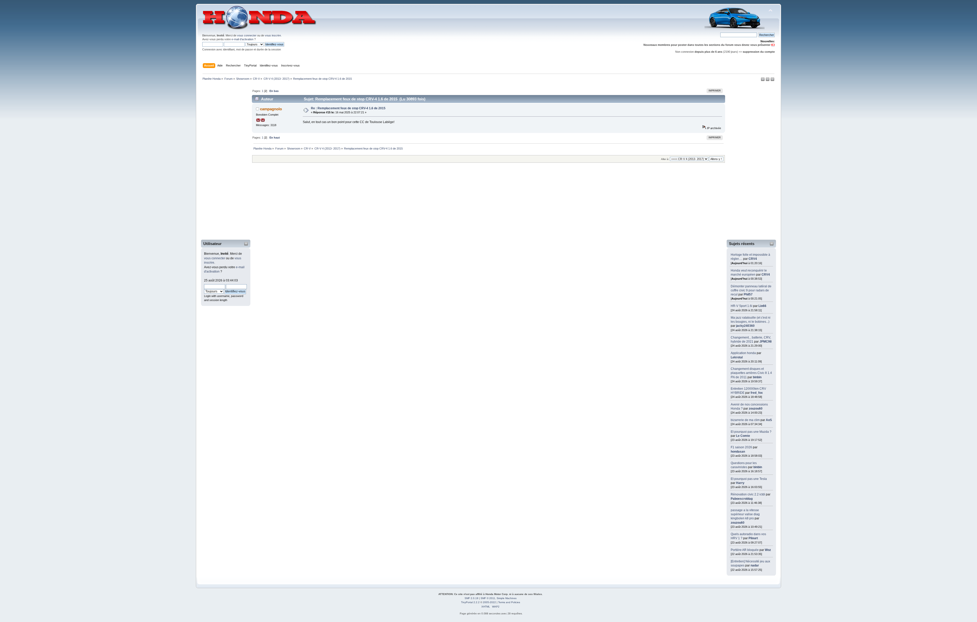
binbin (757, 377)
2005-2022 (489, 602)
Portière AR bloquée (745, 550)
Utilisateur (212, 243)
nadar (755, 565)
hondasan (738, 451)
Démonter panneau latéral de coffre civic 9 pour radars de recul (751, 290)
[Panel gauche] (763, 80)
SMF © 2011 (488, 598)
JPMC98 (765, 341)
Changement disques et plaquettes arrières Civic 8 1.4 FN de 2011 (751, 373)
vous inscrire (273, 35)
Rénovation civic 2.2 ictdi (748, 494)
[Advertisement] (222, 161)
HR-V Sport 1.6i (741, 306)
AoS (769, 420)
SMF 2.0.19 (471, 598)
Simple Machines (506, 598)
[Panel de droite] (768, 80)
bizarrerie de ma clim (745, 420)
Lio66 (762, 306)
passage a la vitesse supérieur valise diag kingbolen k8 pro (745, 514)
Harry (740, 483)
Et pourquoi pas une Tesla (749, 479)
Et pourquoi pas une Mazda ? (751, 432)
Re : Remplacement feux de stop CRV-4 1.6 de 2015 (348, 108)
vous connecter (246, 35)
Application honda (743, 353)
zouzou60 (756, 408)
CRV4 (753, 259)
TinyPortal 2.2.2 (470, 602)
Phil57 (748, 294)
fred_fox (757, 393)
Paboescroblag (742, 499)
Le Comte (743, 436)
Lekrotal (737, 357)
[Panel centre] (772, 80)
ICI (773, 44)
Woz (768, 550)
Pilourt (753, 538)
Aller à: (665, 159)
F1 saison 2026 (741, 447)
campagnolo (271, 109)
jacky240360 (745, 326)
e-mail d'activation (242, 39)
